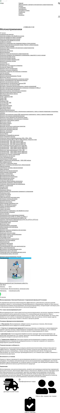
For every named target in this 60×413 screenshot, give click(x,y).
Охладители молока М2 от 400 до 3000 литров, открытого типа (18, 139)
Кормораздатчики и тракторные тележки (12, 215)
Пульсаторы (3, 62)
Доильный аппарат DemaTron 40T (9, 59)
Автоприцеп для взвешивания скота (10, 249)
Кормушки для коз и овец (7, 233)
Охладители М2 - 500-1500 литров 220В (11, 141)
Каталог (21, 6)
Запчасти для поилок (6, 202)
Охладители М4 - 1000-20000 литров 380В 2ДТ (13, 151)
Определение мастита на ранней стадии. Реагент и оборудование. (19, 45)
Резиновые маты (5, 193)
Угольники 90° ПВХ (5, 102)
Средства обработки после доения (10, 39)
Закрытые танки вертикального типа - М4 (12, 150)
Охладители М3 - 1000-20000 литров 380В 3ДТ (13, 148)
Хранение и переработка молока (9, 135)
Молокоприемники (5, 74)
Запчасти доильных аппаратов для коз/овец (13, 230)
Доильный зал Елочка (6, 51)
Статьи (20, 13)
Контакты (21, 15)
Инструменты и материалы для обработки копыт (14, 210)
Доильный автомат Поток (7, 56)
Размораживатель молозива (8, 225)
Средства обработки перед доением (10, 37)
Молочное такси (4, 224)
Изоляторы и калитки (6, 245)
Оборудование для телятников (9, 227)
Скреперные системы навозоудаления (11, 168)
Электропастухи (4, 242)
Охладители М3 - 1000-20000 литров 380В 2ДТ (13, 147)
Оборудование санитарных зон (9, 203)
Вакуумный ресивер (6, 105)
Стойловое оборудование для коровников (12, 184)
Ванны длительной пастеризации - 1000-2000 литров (15, 160)
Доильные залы (5, 49)
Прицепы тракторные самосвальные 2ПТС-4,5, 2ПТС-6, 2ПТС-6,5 (19, 219)
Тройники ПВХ (4, 101)
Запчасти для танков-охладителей (10, 154)
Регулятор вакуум (5, 107)
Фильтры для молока (6, 131)
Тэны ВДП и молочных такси (8, 163)
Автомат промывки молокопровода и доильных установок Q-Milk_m (20, 88)
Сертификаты (22, 9)
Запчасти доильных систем (8, 61)
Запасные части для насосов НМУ (10, 85)
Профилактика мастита (7, 34)
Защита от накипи (5, 196)
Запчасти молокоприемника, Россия (10, 76)
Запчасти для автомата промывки (10, 89)
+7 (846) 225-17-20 (28, 27)
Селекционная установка (7, 212)
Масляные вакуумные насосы (9, 93)
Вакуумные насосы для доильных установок (13, 91)
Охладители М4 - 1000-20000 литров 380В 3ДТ (13, 153)
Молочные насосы (5, 77)
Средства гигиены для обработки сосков (12, 36)
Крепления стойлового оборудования (11, 182)
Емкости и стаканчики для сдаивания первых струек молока (17, 43)
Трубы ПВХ (3, 98)
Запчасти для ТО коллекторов (8, 68)
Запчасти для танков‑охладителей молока (12, 116)
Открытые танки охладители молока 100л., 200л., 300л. (16, 138)
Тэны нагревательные (6, 157)
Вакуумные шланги (5, 123)
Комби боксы (4, 188)
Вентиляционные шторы (7, 178)
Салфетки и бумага (5, 42)
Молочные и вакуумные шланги (9, 120)
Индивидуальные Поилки (7, 200)
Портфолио (22, 12)
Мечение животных (6, 132)
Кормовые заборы (5, 190)
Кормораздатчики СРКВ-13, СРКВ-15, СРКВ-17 (13, 216)
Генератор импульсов (6, 243)
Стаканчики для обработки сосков (10, 40)
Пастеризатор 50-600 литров (8, 159)
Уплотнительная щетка (6, 179)
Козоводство (4, 228)
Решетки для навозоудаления (9, 170)
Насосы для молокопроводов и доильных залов (14, 79)
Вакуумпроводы (5, 95)
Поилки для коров (5, 194)
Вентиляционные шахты (7, 175)
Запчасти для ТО (4, 64)
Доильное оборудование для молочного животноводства (17, 48)
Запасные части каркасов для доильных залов (13, 117)
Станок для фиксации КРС (7, 206)
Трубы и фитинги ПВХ (6, 96)
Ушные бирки (4, 133)
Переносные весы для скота (8, 250)
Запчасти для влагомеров (7, 240)
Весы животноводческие (7, 248)
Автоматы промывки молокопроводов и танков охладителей (18, 86)
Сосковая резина (5, 125)
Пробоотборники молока (7, 110)
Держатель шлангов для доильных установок (13, 71)
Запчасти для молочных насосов (9, 82)
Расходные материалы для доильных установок (14, 119)
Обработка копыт (5, 208)
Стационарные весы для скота (9, 253)
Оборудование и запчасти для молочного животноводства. (36, 4)
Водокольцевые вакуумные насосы (10, 92)
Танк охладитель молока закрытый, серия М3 (13, 145)
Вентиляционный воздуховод (8, 176)
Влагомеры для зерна (6, 236)
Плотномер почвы (5, 237)
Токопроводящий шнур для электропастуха (12, 246)
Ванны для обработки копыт (8, 205)
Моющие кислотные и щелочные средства (12, 126)
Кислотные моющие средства (9, 128)
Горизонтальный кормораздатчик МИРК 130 (13, 218)
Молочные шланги (5, 122)
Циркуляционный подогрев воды (10, 197)
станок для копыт (5, 209)
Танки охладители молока (7, 136)
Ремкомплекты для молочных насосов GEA (13, 83)
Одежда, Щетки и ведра (7, 46)
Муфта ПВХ (3, 99)
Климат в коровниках (6, 173)
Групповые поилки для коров (8, 199)
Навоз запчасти (4, 169)
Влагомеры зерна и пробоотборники (10, 234)
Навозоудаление (5, 166)
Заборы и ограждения (6, 185)
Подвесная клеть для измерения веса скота (13, 252)
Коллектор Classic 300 (6, 67)
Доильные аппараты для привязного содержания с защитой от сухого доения (22, 55)
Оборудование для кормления (9, 221)
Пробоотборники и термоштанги (9, 239)
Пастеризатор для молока (7, 156)
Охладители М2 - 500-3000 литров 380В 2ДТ (13, 142)
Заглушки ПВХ (4, 104)
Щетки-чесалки (4, 213)
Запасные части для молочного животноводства (14, 53)
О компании (22, 7)
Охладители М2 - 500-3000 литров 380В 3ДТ (13, 144)
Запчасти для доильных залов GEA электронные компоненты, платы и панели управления (26, 114)
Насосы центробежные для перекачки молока (13, 80)
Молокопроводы (5, 52)
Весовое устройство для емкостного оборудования (15, 165)
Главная (21, 3)
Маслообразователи (6, 162)
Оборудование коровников (8, 172)
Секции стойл (4, 187)
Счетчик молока (4, 73)
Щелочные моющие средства (9, 129)
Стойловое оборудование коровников (11, 181)
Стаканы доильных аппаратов (9, 70)
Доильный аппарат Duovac (7, 58)
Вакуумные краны (5, 108)
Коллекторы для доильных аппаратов (11, 65)
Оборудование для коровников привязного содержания (16, 191)
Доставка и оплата (24, 10)
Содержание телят (5, 222)
